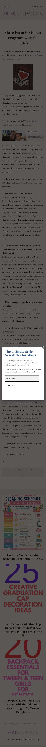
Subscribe (11, 385)
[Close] (44, 347)
